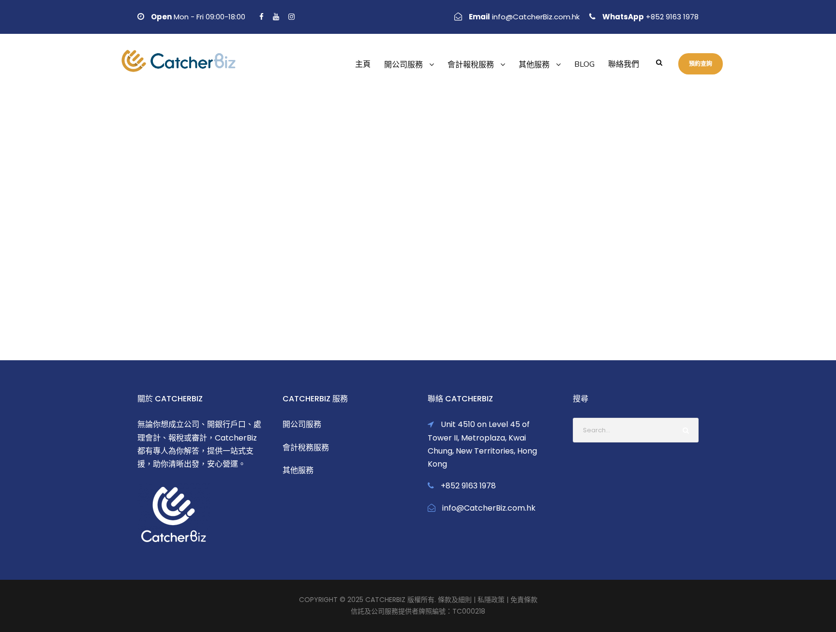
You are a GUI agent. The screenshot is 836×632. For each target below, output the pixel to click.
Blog (584, 64)
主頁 (363, 64)
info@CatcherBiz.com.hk (536, 17)
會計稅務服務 (306, 447)
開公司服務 (403, 64)
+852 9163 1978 (671, 17)
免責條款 (523, 599)
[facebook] (261, 17)
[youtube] (276, 17)
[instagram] (291, 17)
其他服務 (534, 64)
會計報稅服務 (471, 64)
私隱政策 (491, 599)
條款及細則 (455, 599)
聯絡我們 (623, 64)
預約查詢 (700, 63)
